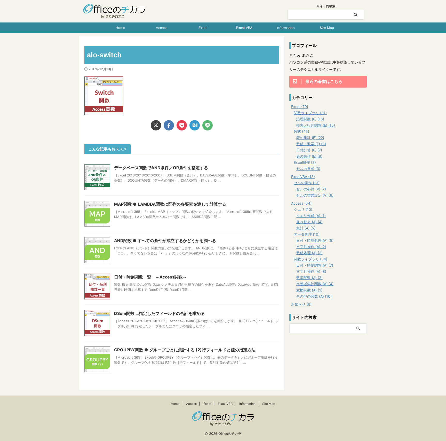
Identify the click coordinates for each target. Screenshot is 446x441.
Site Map (327, 28)
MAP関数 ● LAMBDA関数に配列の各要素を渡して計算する (170, 204)
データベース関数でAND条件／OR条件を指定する (161, 167)
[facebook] (169, 125)
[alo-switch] (194, 125)
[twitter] (156, 125)
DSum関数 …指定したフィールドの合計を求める (159, 313)
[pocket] (182, 125)
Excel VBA (244, 28)
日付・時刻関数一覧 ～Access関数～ (150, 277)
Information (285, 28)
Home (120, 28)
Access (162, 28)
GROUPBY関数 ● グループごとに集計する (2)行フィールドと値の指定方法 (185, 349)
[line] (207, 125)
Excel (203, 28)
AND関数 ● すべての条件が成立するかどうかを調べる (165, 240)
